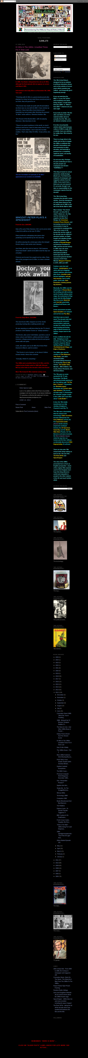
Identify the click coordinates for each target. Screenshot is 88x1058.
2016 (57, 681)
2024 (57, 660)
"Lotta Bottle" (62, 398)
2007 (57, 871)
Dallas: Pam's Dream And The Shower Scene (63, 736)
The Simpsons (65, 354)
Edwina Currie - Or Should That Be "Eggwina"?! (62, 810)
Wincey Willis (61, 793)
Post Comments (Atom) (31, 411)
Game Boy (56, 430)
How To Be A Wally (62, 747)
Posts (57, 56)
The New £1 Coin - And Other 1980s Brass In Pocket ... (64, 729)
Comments (59, 59)
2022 (57, 665)
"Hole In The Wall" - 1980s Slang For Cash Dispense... (64, 827)
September (60, 703)
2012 (57, 692)
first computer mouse (63, 436)
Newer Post (19, 407)
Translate (67, 71)
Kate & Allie (66, 362)
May (58, 846)
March (59, 851)
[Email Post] (44, 374)
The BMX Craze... (62, 771)
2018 (57, 676)
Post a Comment (21, 404)
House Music (66, 290)
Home (33, 407)
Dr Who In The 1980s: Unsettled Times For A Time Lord (64, 742)
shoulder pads (66, 274)
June (58, 711)
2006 (57, 873)
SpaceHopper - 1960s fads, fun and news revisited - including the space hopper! (62, 1001)
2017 (57, 679)
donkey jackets (66, 282)
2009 (57, 865)
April (58, 848)
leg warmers (57, 284)
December (60, 695)
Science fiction (26, 378)
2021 (57, 668)
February (60, 854)
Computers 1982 (62, 798)
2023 (57, 662)
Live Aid (59, 302)
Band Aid (67, 300)
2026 (57, 657)
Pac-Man (67, 314)
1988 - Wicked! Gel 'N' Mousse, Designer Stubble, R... (63, 722)
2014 (57, 687)
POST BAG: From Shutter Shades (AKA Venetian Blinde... (64, 761)
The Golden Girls (64, 364)
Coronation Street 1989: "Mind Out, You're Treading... (64, 715)
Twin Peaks (57, 356)
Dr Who (18, 378)
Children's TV (43, 376)
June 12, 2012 (25, 400)
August (59, 705)
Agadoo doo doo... (62, 785)
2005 (57, 876)
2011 (57, 860)
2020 (57, 670)
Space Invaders (58, 311)
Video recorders (67, 415)
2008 (57, 868)
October (59, 700)
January (59, 856)
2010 (57, 863)
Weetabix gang (61, 386)
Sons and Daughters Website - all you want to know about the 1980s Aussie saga (62, 994)
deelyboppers (63, 268)
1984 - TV (36, 376)
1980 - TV (23, 376)
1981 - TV (29, 376)
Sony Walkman (58, 419)
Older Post (47, 407)
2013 (57, 689)
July (58, 708)
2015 (57, 684)
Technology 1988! (62, 795)
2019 (57, 673)
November (60, 697)
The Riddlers (61, 805)
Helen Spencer (24, 388)
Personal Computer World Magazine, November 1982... (63, 776)
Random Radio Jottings (60, 990)
